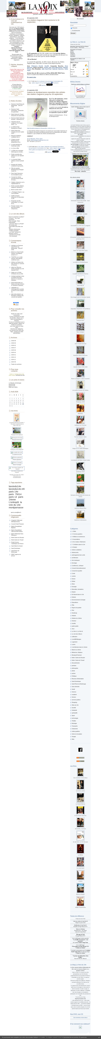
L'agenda (72, 59)
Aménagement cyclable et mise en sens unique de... (17, 290)
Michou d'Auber (80, 894)
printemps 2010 (80, 471)
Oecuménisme (76, 663)
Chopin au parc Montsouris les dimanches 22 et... (16, 141)
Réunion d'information (78, 678)
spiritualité (74, 713)
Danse (73, 578)
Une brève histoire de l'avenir (17, 471)
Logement (74, 642)
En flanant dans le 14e (78, 594)
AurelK (47, 66)
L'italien (80, 881)
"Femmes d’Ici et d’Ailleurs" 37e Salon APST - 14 (16, 123)
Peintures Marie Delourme (80, 355)
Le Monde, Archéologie (15, 383)
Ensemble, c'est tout (80, 828)
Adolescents (75, 552)
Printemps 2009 (80, 402)
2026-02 (13, 345)
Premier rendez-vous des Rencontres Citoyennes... (16, 207)
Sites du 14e (75, 705)
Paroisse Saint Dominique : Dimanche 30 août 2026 (17, 110)
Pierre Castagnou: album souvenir (80, 378)
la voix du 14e (15, 503)
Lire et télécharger (80, 946)
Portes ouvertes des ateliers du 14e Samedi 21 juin (17, 156)
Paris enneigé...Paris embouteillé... (14, 221)
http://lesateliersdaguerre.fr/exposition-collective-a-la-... (41, 128)
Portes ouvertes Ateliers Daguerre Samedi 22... (17, 186)
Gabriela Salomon (58, 69)
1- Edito (74, 531)
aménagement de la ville (78, 555)
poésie (73, 673)
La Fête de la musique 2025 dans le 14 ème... (17, 151)
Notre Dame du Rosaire (17, 537)
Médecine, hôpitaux (77, 652)
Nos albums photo (75, 177)
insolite (74, 623)
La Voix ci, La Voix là (77, 631)
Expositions (75, 602)
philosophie (75, 668)
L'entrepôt (14, 502)
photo (73, 670)
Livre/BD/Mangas (76, 639)
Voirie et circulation (77, 734)
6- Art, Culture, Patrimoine (79, 542)
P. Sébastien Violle (17, 87)
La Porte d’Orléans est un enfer (17, 273)
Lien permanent (49, 81)
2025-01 (13, 355)
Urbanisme (75, 728)
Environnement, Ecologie (78, 600)
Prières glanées (17, 459)
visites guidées (76, 731)
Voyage (74, 736)
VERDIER (14, 287)
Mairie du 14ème (76, 649)
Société (74, 707)
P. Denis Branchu (16, 84)
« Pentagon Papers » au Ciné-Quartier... (17, 192)
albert (12, 267)
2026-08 (13, 340)
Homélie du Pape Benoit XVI (80, 926)
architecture (75, 557)
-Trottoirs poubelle (14, 230)
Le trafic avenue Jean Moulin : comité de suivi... (17, 258)
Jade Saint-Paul (46, 69)
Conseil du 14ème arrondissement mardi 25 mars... (17, 178)
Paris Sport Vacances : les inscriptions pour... (17, 174)
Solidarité (74, 710)
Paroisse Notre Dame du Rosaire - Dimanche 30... (18, 118)
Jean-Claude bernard (80, 343)
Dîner (73, 584)
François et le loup (17, 440)
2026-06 (13, 343)
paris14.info (12, 385)
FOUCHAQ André (16, 282)
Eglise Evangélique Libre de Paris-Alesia (16, 530)
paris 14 (13, 497)
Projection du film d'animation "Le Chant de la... (17, 202)
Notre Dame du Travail (17, 540)
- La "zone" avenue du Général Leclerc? (15, 232)
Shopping (74, 702)
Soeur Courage (17, 464)
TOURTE (13, 257)
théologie (74, 723)
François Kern (80, 320)
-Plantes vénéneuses (14, 229)
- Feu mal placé (13, 236)
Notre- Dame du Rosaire (78, 657)
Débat (73, 581)
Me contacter (80, 18)
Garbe (13, 272)
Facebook (55, 82)
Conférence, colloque (77, 565)
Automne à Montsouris (80, 520)
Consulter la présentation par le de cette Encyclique (80, 952)
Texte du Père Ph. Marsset (80, 957)
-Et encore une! (13, 225)
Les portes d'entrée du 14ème (80, 390)
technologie (75, 718)
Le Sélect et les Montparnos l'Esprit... (16, 127)
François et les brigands (17, 449)
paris (11, 494)
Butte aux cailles (13, 387)
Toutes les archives (16, 364)
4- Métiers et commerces (78, 536)
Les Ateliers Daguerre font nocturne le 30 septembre (43, 21)
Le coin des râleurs (77, 634)
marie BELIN (80, 285)
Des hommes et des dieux (80, 778)
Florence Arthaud (80, 189)
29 (23, 404)
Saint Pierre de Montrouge (15, 551)
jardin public (75, 626)
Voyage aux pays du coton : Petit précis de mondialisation (17, 476)
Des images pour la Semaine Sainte (80, 297)
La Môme (80, 855)
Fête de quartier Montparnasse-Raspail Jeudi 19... (17, 170)
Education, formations (77, 589)
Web (73, 739)
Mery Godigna (80, 332)
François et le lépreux (17, 434)
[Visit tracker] (80, 1028)
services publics (76, 699)
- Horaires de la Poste (14, 234)
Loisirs (73, 644)
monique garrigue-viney (17, 276)
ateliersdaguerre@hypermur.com (39, 140)
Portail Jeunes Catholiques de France (17, 543)
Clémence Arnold (37, 66)
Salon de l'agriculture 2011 (80, 250)
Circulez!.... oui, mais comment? (14, 219)
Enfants (74, 597)
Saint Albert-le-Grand (16, 546)
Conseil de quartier (77, 571)
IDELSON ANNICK (16, 294)
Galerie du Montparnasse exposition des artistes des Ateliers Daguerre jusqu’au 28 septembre (46, 93)
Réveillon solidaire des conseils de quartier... (17, 296)
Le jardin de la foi (17, 454)
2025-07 (13, 347)
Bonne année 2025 (16, 189)
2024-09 (13, 362)
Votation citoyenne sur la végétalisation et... (17, 183)
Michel (13, 252)
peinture (74, 665)
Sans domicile (75, 686)
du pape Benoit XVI (80, 935)
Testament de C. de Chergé (80, 930)
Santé (73, 689)
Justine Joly (47, 67)
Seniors (74, 697)
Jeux (73, 628)
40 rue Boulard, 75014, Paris (35, 138)
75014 (18, 494)
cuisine (74, 576)
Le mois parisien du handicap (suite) (16, 145)
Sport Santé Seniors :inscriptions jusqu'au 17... (17, 253)
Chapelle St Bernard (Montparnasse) (16, 521)
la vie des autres (80, 791)
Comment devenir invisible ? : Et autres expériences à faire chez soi (17, 424)
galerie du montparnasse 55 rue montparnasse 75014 (45, 149)
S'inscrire (74, 28)
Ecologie (74, 586)
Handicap (74, 613)
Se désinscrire (76, 30)
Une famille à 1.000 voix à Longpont (80, 225)
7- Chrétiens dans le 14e (78, 544)
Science (74, 692)
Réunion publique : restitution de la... (16, 136)
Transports (75, 726)
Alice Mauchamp (57, 67)
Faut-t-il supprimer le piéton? (16, 217)
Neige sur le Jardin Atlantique (80, 448)
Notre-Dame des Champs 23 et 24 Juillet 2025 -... (17, 132)
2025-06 (13, 350)
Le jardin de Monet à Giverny (80, 274)
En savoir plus (83, 1037)
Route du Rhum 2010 (80, 508)
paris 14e (13, 491)
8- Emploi (74, 547)
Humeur (74, 621)
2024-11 (13, 359)
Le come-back (80, 868)
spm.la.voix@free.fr (16, 512)
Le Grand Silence (80, 804)
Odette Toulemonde (80, 907)
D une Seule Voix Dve (80, 815)
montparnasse (16, 507)
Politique (74, 676)
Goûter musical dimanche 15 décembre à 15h (17, 197)
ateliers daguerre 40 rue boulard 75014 (41, 82)
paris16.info (12, 384)
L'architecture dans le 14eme (79, 647)
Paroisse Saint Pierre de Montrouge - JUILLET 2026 (17, 105)
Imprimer (43, 85)
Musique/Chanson (77, 655)
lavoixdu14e (15, 486)
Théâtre (74, 721)
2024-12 (13, 357)
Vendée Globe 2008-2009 (80, 367)
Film (73, 610)
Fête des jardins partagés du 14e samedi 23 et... (17, 269)
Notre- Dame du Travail (78, 660)
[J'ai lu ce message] (99, 1037)
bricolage (74, 563)
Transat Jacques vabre (80, 437)
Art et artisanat (75, 560)
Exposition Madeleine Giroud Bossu (80, 308)
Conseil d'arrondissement (79, 568)
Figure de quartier (76, 607)
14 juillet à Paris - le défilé (80, 214)
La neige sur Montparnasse (80, 262)
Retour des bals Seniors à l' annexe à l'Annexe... (17, 264)
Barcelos (80, 413)
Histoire (74, 615)
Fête (73, 605)
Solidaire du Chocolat (80, 425)
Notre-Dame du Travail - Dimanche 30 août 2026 (17, 115)
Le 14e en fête (15, 148)
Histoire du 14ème (77, 618)
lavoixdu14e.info (20, 375)
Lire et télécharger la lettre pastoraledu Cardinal (80, 940)
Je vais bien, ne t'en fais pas (80, 842)
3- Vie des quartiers (77, 534)
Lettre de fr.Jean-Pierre (80, 932)
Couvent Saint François (17, 524)
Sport (73, 715)
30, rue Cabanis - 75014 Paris (77, 47)
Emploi (74, 592)
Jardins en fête (80, 483)
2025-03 (13, 352)
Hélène (13, 262)
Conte (73, 573)
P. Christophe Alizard (16, 86)
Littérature (74, 636)
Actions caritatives (76, 550)
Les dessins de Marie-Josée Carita (80, 460)
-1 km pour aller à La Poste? (16, 223)
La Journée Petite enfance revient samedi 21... (17, 161)
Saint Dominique (15, 548)
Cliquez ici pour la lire (80, 922)
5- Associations (76, 539)
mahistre (13, 245)
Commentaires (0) (57, 81)
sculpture (74, 694)
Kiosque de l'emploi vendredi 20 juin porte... (17, 165)
